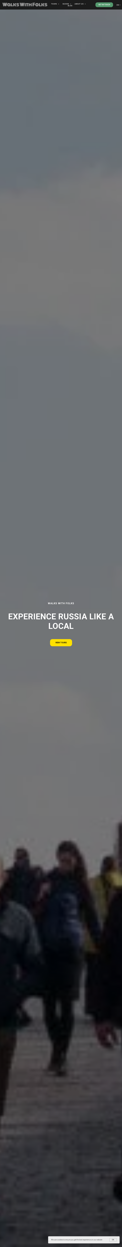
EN (118, 5)
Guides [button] (66, 4)
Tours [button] (54, 4)
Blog (70, 6)
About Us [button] (79, 4)
